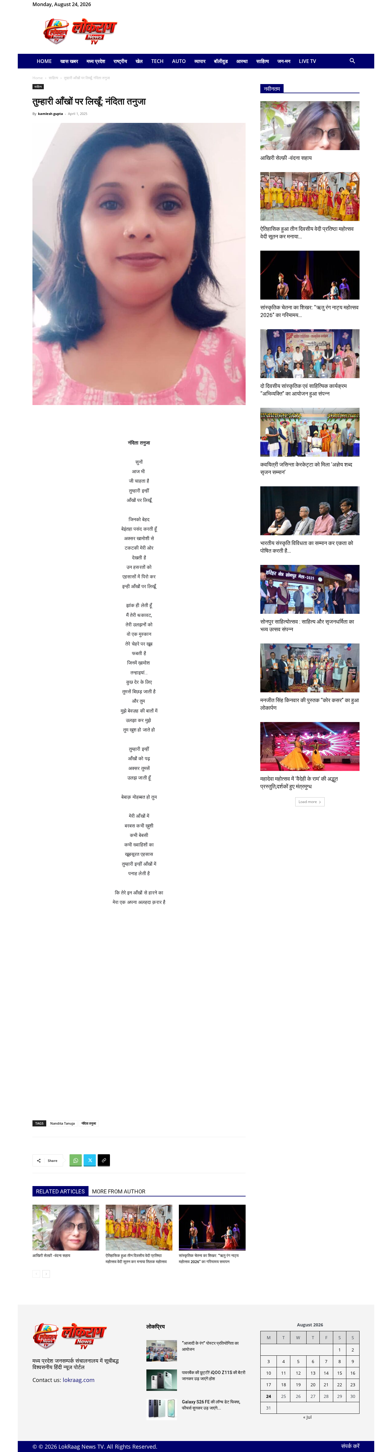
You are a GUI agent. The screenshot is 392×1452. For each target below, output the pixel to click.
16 (352, 1373)
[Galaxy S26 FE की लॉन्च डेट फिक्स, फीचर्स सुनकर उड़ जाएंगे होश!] (161, 1409)
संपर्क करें (350, 1446)
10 (268, 1373)
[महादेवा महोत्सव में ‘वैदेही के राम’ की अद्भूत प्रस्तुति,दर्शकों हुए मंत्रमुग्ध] (310, 746)
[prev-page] (36, 1274)
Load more (308, 801)
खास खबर (69, 61)
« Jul (307, 1417)
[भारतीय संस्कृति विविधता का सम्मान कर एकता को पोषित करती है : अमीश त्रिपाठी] (310, 510)
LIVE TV (307, 61)
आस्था (242, 61)
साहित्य (262, 61)
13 (313, 1373)
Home (44, 61)
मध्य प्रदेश (96, 61)
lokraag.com (79, 1380)
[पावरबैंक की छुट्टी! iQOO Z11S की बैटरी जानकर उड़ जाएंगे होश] (161, 1380)
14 (326, 1373)
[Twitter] (90, 1160)
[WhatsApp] (115, 4)
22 (339, 1385)
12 (298, 1373)
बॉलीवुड (221, 61)
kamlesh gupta (50, 113)
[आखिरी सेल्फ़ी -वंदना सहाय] (65, 1228)
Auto (179, 61)
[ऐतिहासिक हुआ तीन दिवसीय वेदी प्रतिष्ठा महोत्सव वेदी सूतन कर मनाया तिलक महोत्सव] (139, 1228)
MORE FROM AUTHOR (118, 1191)
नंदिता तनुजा (88, 1123)
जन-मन (283, 61)
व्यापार (199, 61)
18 (283, 1385)
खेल (139, 61)
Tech (157, 61)
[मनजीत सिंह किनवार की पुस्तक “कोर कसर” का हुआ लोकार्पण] (310, 667)
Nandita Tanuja (62, 1123)
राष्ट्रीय (120, 61)
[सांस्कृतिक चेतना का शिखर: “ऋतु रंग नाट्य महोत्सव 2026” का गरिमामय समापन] (212, 1228)
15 (339, 1373)
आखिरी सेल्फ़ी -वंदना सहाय (51, 1255)
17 (268, 1385)
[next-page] (46, 1274)
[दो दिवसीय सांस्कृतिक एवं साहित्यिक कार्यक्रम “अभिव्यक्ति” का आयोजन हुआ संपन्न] (310, 353)
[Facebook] (105, 4)
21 (326, 1385)
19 (298, 1385)
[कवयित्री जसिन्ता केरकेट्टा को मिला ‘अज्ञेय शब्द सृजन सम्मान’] (310, 432)
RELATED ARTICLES (60, 1191)
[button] (352, 61)
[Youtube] (125, 4)
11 (283, 1373)
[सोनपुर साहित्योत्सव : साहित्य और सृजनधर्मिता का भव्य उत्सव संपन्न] (310, 589)
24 (268, 1396)
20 (313, 1385)
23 (352, 1385)
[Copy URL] (104, 1160)
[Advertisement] (248, 31)
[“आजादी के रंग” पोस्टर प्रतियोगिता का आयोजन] (161, 1351)
